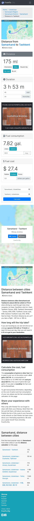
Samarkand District (11, 14)
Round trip (24, 67)
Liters (6, 149)
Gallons (13, 149)
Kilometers (8, 67)
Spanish (4, 501)
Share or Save (7, 47)
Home (5, 10)
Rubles (6, 174)
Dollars (13, 174)
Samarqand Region (11, 12)
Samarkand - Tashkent (10, 450)
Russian (4, 499)
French (3, 503)
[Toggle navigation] (30, 2)
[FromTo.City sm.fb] (5, 515)
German (4, 505)
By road (7, 71)
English (3, 496)
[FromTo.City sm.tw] (2, 515)
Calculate (17, 199)
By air (14, 71)
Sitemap (4, 494)
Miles (16, 67)
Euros (20, 174)
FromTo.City (5, 511)
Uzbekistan (13, 10)
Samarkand (24, 14)
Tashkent (24, 44)
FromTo (9, 2)
